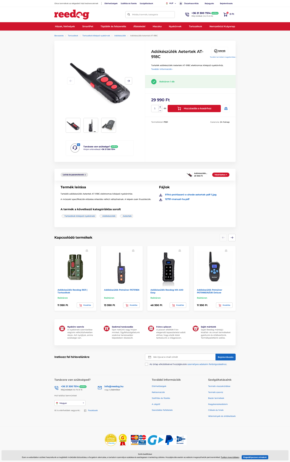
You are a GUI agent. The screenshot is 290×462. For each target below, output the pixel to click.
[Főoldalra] (71, 14)
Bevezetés (59, 35)
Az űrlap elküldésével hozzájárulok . (188, 364)
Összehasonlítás (191, 3)
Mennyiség (154, 108)
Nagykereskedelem (218, 404)
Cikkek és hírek (216, 410)
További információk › (162, 69)
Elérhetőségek (111, 3)
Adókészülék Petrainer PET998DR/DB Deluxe (209, 291)
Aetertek (127, 216)
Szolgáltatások (146, 3)
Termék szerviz (215, 392)
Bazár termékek (216, 398)
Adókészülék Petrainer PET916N (121, 290)
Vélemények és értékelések (222, 416)
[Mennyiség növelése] (160, 107)
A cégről (156, 404)
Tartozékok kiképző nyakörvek (96, 35)
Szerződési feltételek (162, 410)
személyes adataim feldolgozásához (206, 364)
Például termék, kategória (145, 14)
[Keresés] (128, 14)
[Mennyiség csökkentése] (160, 110)
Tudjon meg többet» (230, 457)
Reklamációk (158, 392)
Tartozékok (73, 35)
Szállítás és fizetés (129, 3)
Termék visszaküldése (219, 386)
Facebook (93, 410)
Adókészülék (120, 35)
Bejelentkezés (226, 3)
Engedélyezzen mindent (255, 457)
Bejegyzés (209, 3)
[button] (128, 80)
